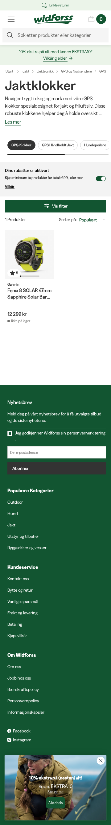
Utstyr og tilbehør (23, 536)
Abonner (20, 468)
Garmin (13, 284)
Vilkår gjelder (55, 58)
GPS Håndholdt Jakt (58, 145)
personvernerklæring (86, 433)
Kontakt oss (18, 578)
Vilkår (9, 186)
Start (9, 71)
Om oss (14, 666)
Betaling (14, 624)
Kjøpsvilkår (17, 635)
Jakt (26, 71)
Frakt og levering (22, 613)
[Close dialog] (101, 761)
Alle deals (55, 803)
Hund (12, 513)
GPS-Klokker (21, 145)
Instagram (22, 740)
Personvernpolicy (23, 701)
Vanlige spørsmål (22, 601)
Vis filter (60, 206)
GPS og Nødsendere (76, 71)
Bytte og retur (20, 590)
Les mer (13, 122)
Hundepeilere (95, 145)
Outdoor (15, 502)
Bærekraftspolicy (23, 689)
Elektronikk (45, 71)
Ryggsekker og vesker (27, 547)
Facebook (22, 731)
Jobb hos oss (19, 678)
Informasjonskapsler (25, 712)
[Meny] (11, 19)
